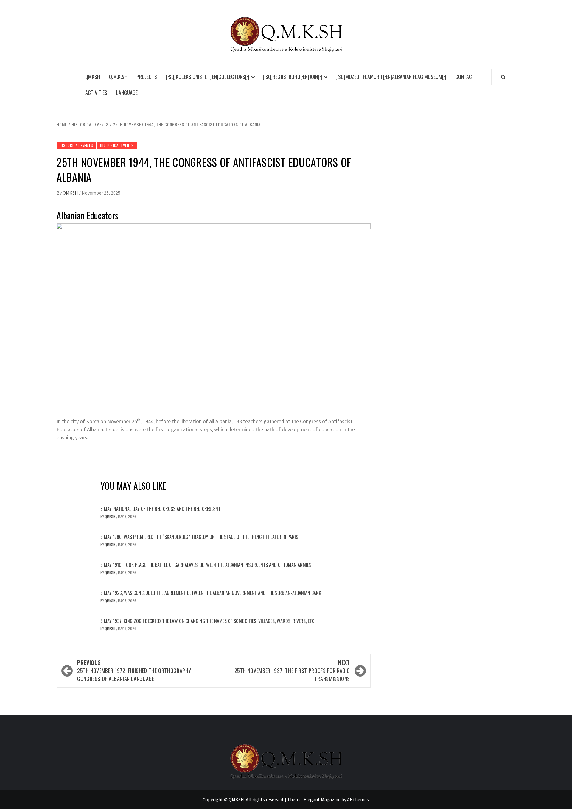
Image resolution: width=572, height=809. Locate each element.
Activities (96, 92)
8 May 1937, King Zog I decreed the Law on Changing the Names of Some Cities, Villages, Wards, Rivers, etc (207, 621)
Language (127, 92)
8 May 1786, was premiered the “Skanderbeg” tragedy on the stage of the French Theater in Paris (199, 536)
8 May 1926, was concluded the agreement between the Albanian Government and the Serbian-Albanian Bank (210, 593)
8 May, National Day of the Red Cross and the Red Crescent (160, 508)
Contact (465, 77)
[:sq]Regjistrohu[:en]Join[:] (292, 77)
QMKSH (92, 77)
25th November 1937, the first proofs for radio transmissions (292, 670)
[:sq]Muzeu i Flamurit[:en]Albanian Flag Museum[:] (390, 77)
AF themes (358, 799)
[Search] (503, 77)
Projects (146, 77)
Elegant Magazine (322, 799)
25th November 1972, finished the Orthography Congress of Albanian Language (134, 670)
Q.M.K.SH (118, 77)
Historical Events (76, 145)
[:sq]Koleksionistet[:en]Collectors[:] (207, 77)
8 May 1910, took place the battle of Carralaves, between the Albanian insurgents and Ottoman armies (205, 564)
